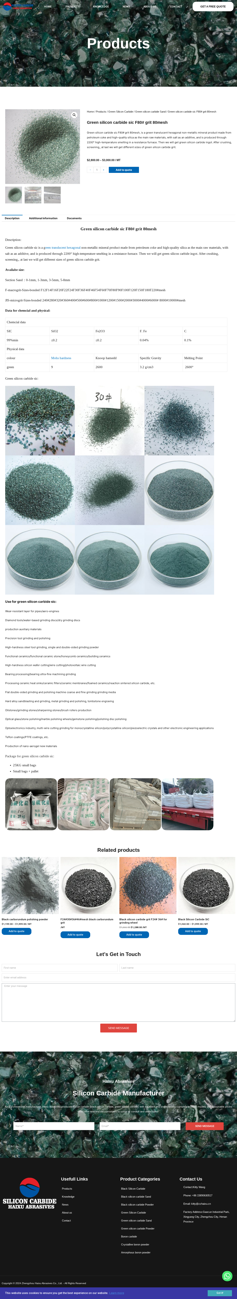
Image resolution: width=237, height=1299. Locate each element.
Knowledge (101, 6)
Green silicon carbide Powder (137, 1228)
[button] (213, 6)
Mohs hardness (61, 358)
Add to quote (124, 170)
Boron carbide (129, 1236)
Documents (74, 218)
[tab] (12, 218)
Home (48, 6)
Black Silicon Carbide (133, 1188)
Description (12, 218)
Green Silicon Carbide (120, 111)
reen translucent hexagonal (63, 247)
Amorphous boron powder (135, 1252)
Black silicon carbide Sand (136, 1196)
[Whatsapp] (227, 1276)
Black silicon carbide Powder (137, 1204)
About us (149, 6)
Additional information (43, 218)
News (126, 6)
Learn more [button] (116, 1293)
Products (72, 6)
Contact (176, 6)
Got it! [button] (220, 1293)
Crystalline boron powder (135, 1244)
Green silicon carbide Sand (150, 111)
